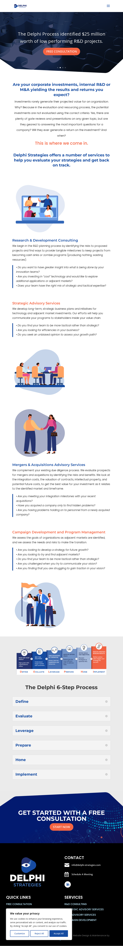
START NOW (61, 827)
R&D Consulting (75, 904)
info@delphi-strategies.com (86, 864)
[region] (39, 924)
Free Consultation (19, 904)
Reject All (39, 933)
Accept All (59, 933)
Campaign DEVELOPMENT (80, 920)
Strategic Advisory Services (84, 909)
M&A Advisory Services (80, 915)
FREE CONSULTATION (61, 51)
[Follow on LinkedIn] (67, 884)
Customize (19, 933)
